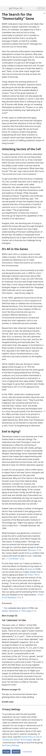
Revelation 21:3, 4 (15, 597)
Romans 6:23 (31, 569)
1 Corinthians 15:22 (15, 558)
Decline (16, 751)
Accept (6, 751)
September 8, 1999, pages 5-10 (19, 611)
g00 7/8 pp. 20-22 (16, 8)
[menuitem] (3, 3)
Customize (27, 751)
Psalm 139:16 (34, 574)
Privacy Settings (12, 745)
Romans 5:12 (34, 550)
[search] (43, 3)
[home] (3, 3)
